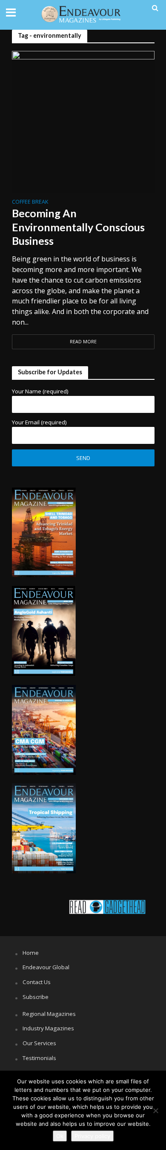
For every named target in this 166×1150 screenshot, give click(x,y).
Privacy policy (92, 1136)
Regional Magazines (49, 1014)
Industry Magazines (48, 1028)
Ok (59, 1136)
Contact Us (37, 982)
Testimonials (39, 1058)
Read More (83, 342)
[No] (155, 1110)
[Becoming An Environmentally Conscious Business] (83, 121)
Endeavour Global (46, 967)
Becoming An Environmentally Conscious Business (78, 227)
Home (31, 952)
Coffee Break (30, 202)
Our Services (39, 1043)
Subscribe (36, 997)
